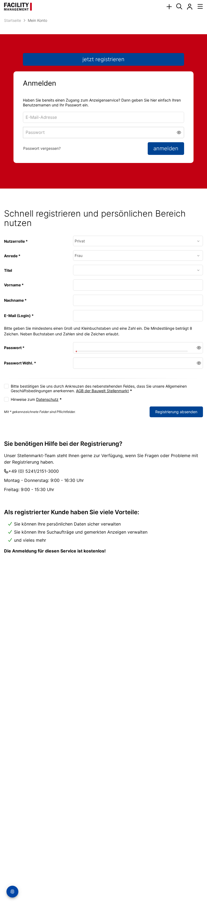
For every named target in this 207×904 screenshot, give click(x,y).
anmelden (165, 148)
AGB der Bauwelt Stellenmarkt (102, 390)
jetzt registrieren (103, 59)
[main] (103, 297)
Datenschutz (47, 399)
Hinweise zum (36, 399)
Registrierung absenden (176, 411)
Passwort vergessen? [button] (42, 148)
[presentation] (169, 6)
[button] (179, 132)
